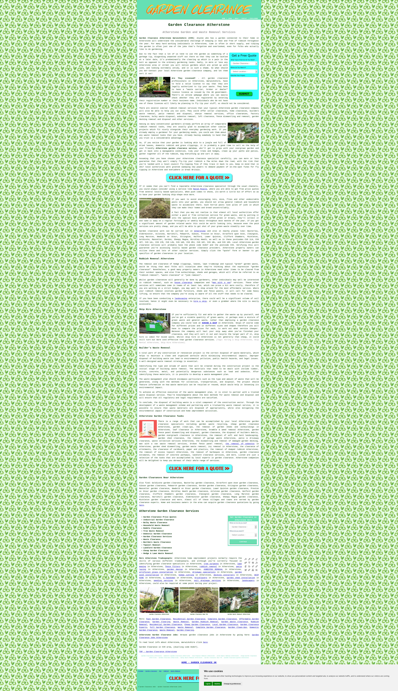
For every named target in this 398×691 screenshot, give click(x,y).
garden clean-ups (183, 427)
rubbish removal (208, 567)
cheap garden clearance (245, 424)
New (160, 671)
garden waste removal (194, 447)
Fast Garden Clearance (158, 619)
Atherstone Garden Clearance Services (169, 511)
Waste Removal (181, 622)
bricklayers (201, 578)
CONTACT (244, 18)
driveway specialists (204, 572)
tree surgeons (211, 564)
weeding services (163, 581)
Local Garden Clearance (225, 625)
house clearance (183, 283)
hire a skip (200, 301)
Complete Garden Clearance (222, 619)
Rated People (200, 189)
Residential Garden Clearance (189, 619)
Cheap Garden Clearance (197, 625)
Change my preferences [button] (232, 684)
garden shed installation (241, 578)
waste (211, 87)
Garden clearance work (151, 231)
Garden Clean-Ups (237, 627)
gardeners (176, 124)
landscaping (181, 298)
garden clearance (218, 78)
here (141, 505)
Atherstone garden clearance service (176, 148)
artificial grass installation (156, 572)
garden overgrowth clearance (174, 435)
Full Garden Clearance (162, 627)
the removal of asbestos (240, 444)
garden (221, 38)
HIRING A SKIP (209, 323)
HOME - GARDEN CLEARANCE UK (199, 662)
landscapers (248, 581)
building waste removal (173, 369)
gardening (184, 132)
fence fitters (172, 567)
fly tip (199, 103)
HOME (223, 18)
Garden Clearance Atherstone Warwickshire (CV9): (167, 38)
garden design (175, 569)
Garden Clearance (151, 671)
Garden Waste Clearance (234, 622)
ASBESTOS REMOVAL (213, 569)
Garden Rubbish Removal (205, 622)
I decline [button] (217, 684)
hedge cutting (186, 575)
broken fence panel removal (206, 444)
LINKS (230, 18)
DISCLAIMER (253, 18)
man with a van (222, 283)
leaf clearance (181, 430)
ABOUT (237, 18)
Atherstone (200, 231)
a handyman (169, 578)
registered (206, 98)
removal (155, 135)
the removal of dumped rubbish (227, 449)
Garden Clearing (161, 622)
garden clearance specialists (169, 564)
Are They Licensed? (183, 78)
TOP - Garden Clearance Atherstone (158, 652)
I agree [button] (208, 684)
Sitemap (140, 671)
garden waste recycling (213, 424)
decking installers (224, 575)
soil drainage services (207, 581)
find (147, 483)
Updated (166, 671)
